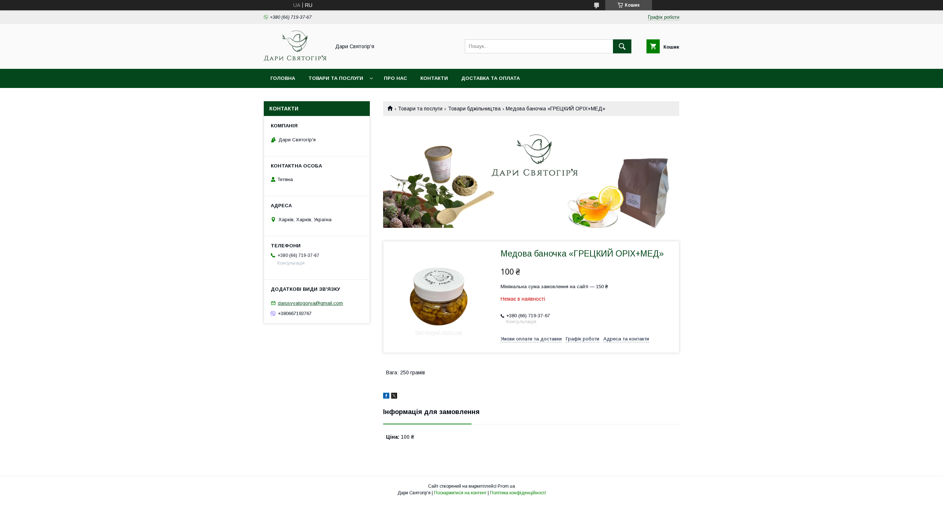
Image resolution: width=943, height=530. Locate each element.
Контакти (434, 78)
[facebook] (386, 397)
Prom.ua (506, 486)
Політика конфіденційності (518, 492)
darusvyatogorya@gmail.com (310, 303)
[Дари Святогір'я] (295, 59)
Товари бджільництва (474, 109)
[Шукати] (622, 46)
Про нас (395, 78)
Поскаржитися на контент (460, 492)
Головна (282, 78)
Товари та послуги (335, 78)
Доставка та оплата (490, 78)
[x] (394, 397)
